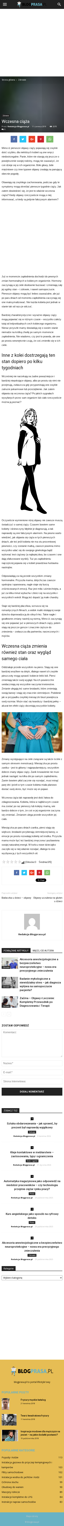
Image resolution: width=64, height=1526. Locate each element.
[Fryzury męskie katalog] (5, 1404)
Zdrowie (6, 115)
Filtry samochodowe (12, 1472)
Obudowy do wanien (12, 1487)
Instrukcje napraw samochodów (19, 1501)
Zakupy (32, 1132)
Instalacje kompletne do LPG (17, 1496)
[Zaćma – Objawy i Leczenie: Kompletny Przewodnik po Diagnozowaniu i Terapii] (10, 1002)
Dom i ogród (32, 1161)
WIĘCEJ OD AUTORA (43, 950)
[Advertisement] (32, 43)
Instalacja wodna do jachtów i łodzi (20, 1477)
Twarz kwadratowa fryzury (35, 1415)
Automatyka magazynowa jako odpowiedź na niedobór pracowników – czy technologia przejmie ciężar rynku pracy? (32, 1185)
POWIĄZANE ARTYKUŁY (16, 950)
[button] (59, 4)
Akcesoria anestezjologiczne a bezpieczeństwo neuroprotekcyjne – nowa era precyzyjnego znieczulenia (32, 1246)
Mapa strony (32, 1516)
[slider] (11, 862)
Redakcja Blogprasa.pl (18, 126)
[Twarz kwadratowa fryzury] (9, 1420)
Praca (32, 1193)
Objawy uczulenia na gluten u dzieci (47, 899)
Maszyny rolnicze (11, 1492)
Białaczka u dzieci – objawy (16, 897)
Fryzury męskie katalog (33, 1400)
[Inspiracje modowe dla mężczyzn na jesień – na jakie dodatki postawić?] (10, 1435)
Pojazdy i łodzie (10, 1457)
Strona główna (8, 79)
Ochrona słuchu (10, 1482)
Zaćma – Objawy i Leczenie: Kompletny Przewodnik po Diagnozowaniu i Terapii (37, 1001)
